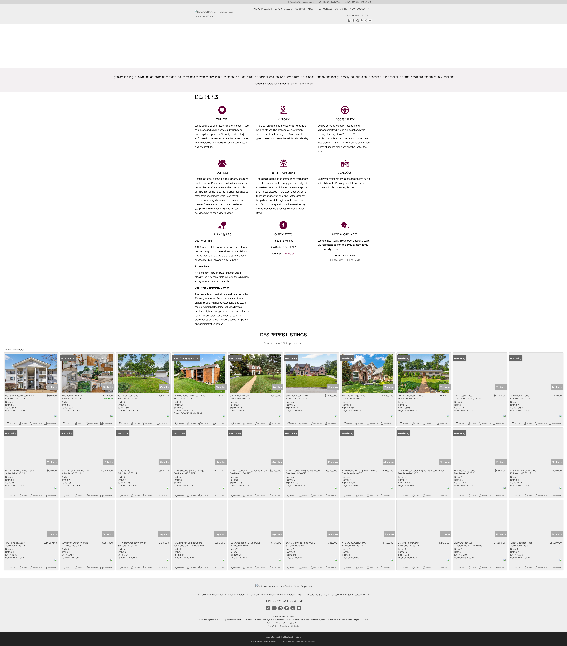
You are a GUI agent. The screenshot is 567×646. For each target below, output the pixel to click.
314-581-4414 (366, 2)
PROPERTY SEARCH (262, 8)
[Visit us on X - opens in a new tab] (366, 20)
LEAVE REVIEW (352, 15)
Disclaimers (299, 641)
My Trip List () (323, 2)
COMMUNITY (341, 8)
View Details (31, 373)
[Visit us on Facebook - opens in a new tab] (353, 20)
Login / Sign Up (337, 2)
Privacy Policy (272, 626)
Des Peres (289, 253)
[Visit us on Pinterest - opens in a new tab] (362, 20)
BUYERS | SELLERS (284, 8)
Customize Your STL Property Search (283, 343)
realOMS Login (310, 641)
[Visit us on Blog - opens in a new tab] (349, 20)
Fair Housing (295, 626)
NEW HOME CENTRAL (360, 8)
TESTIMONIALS (325, 8)
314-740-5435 (354, 2)
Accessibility (284, 626)
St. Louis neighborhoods (299, 83)
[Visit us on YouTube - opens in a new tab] (370, 20)
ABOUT (311, 8)
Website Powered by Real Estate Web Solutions (283, 637)
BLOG (365, 15)
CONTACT (300, 8)
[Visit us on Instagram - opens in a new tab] (357, 20)
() (293, 2)
